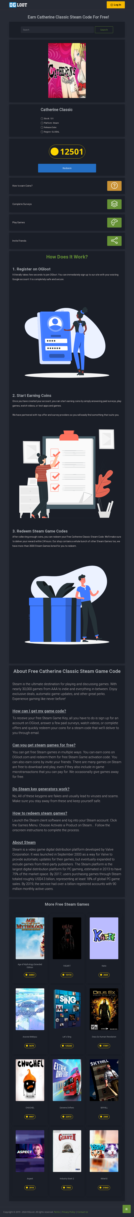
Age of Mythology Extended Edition (30, 966)
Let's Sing (67, 1037)
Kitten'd (104, 1179)
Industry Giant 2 (67, 1179)
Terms (57, 1211)
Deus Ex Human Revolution (104, 1037)
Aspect (30, 1179)
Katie (104, 966)
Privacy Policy (68, 1211)
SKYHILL (104, 1108)
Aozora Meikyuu (30, 1037)
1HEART (67, 966)
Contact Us (82, 1211)
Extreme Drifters (67, 1108)
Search (104, 29)
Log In (117, 4)
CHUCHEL (30, 1108)
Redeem (67, 168)
